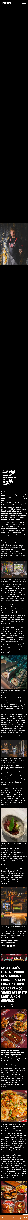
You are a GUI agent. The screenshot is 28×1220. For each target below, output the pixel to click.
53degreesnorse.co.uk (9, 940)
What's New (3, 499)
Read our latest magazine (14, 1217)
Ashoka (12, 1052)
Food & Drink (3, 493)
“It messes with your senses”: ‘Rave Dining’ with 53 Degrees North (10, 478)
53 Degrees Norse (19, 505)
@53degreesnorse (8, 942)
